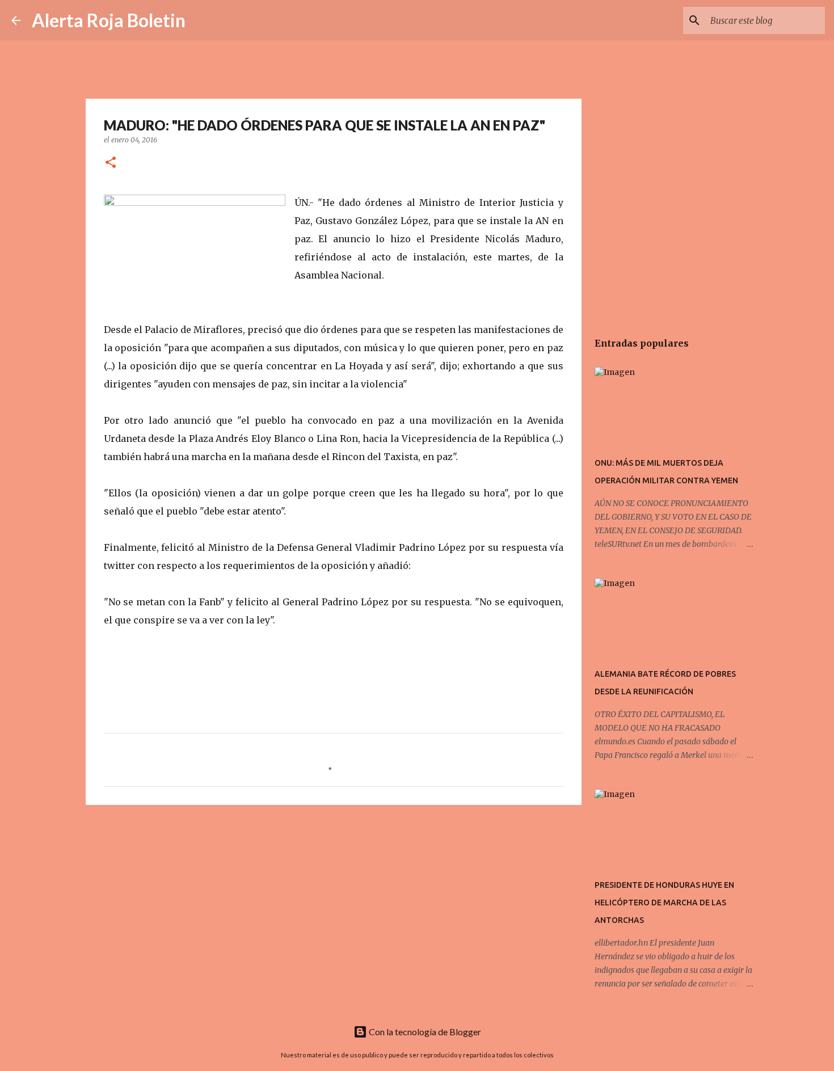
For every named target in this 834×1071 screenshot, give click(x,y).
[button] (110, 163)
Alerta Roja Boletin (109, 20)
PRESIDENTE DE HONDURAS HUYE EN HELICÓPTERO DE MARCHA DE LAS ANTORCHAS (664, 902)
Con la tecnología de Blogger (424, 1031)
